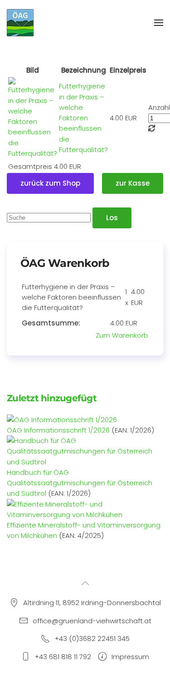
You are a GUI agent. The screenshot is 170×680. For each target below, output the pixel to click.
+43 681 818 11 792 (62, 656)
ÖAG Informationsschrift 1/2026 (58, 430)
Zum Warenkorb (122, 335)
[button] (158, 23)
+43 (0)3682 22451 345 (92, 638)
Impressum (130, 656)
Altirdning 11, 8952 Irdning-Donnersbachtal (92, 602)
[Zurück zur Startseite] (21, 23)
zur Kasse (133, 183)
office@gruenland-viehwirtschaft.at (92, 621)
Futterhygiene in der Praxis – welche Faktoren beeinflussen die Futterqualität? (83, 117)
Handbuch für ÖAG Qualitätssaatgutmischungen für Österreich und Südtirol (79, 483)
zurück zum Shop (50, 183)
